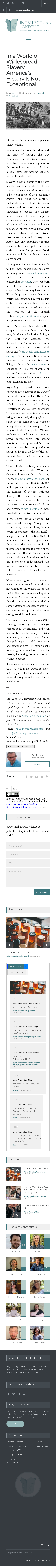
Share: (10, 776)
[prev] (9, 945)
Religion (33, 1036)
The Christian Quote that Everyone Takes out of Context (25, 1111)
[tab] (17, 966)
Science (39, 1036)
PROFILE (37, 764)
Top (43, 1545)
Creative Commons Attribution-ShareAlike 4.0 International (24, 806)
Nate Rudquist (40, 1320)
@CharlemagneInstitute (29, 728)
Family (21, 956)
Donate (36, 1560)
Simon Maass (16, 1343)
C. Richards (42, 373)
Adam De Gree (16, 1274)
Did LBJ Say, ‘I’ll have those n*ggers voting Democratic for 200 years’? (28, 1138)
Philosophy (27, 1036)
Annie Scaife (40, 1343)
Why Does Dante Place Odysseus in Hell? (24, 1057)
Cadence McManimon (16, 1297)
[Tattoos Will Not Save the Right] (13, 1211)
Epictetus (26, 281)
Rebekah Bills (16, 1320)
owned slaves (38, 364)
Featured (26, 956)
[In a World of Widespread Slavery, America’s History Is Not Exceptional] (28, 116)
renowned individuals (37, 273)
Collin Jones (40, 1274)
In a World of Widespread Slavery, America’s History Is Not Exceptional (23, 70)
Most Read (16, 966)
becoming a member (33, 715)
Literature (37, 1062)
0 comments (13, 96)
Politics (37, 1212)
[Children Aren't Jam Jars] (28, 932)
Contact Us (46, 1560)
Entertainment (22, 1062)
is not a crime (30, 508)
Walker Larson (16, 1251)
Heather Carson (39, 1297)
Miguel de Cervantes (29, 315)
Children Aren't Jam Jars (24, 10)
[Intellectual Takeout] (28, 28)
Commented (17, 972)
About (28, 1560)
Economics (16, 1090)
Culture (8, 956)
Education (15, 956)
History (13, 93)
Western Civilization (32, 1064)
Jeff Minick (40, 93)
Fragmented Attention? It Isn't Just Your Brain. (28, 1031)
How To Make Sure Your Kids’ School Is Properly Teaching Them (36, 1190)
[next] (46, 945)
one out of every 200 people (31, 478)
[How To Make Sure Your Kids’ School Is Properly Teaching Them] (13, 1193)
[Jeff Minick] (13, 759)
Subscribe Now (15, 1424)
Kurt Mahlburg (39, 1251)
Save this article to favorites (20, 746)
